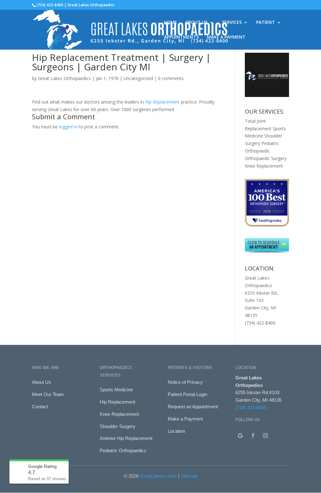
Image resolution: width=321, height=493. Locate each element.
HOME (170, 22)
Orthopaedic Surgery (266, 158)
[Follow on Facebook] (253, 436)
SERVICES (232, 22)
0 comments (171, 78)
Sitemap (189, 476)
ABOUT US (196, 22)
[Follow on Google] (240, 436)
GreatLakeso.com (158, 476)
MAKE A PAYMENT (226, 37)
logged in (68, 127)
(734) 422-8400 (250, 407)
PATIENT (265, 22)
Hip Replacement (162, 102)
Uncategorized (138, 78)
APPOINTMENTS (181, 37)
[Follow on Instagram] (265, 436)
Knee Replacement (264, 166)
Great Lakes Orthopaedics (64, 78)
